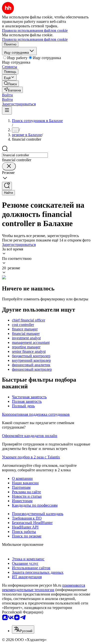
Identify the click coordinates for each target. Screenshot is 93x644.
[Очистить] (9, 166)
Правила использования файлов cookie (35, 39)
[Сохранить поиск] (7, 186)
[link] (10, 83)
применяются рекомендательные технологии (43, 587)
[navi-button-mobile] (7, 110)
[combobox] (25, 155)
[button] (7, 95)
